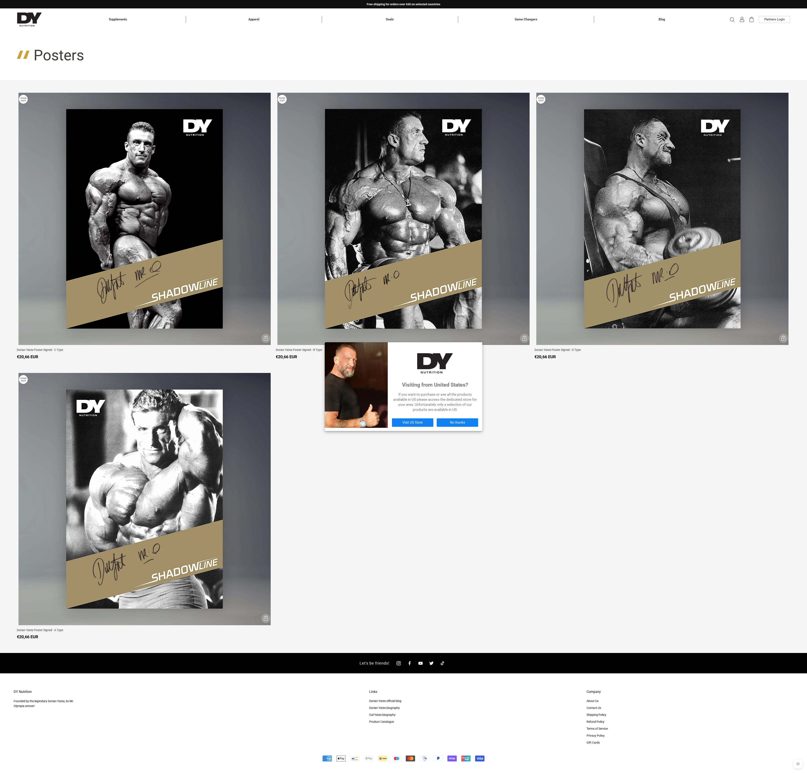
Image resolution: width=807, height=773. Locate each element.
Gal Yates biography (382, 714)
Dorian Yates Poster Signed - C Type (40, 349)
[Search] (732, 19)
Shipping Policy (596, 714)
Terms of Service (597, 728)
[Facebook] (409, 663)
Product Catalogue (381, 721)
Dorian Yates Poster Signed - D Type (557, 349)
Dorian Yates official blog (385, 701)
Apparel (253, 19)
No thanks (457, 422)
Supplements (118, 19)
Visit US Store (412, 422)
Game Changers (526, 19)
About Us (593, 701)
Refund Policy (595, 721)
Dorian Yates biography (384, 708)
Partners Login (774, 19)
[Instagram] (399, 663)
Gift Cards (593, 742)
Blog (662, 19)
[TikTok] (442, 663)
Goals (390, 19)
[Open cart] (751, 19)
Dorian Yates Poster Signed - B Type (299, 349)
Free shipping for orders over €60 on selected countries (403, 4)
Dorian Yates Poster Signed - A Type (40, 630)
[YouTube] (420, 663)
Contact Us (594, 708)
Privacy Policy (596, 735)
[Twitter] (431, 663)
